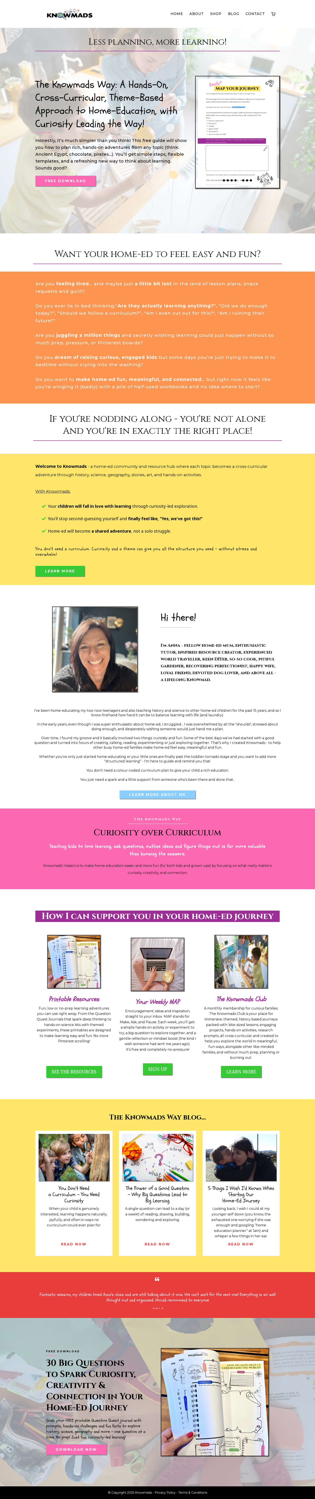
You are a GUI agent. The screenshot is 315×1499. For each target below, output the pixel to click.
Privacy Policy (165, 1492)
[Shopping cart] (273, 14)
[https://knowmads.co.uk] (69, 14)
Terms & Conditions (192, 1492)
